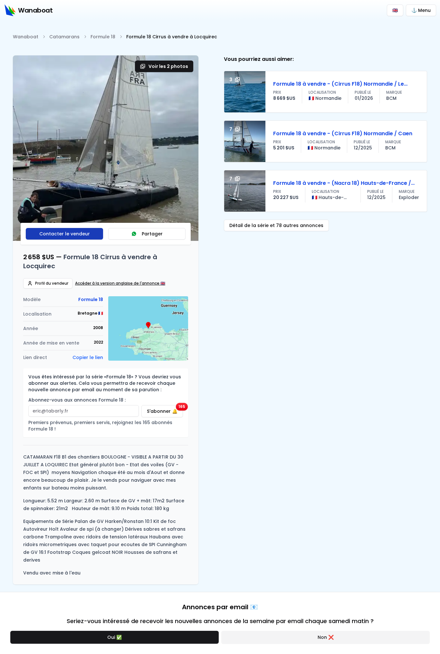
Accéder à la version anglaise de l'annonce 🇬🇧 (120, 283)
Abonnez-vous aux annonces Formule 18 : (77, 400)
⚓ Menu (421, 10)
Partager (152, 234)
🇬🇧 (395, 10)
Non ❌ (326, 637)
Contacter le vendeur (64, 234)
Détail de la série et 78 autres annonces (276, 225)
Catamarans (64, 36)
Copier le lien (87, 357)
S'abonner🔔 (165, 409)
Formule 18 (103, 36)
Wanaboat (25, 36)
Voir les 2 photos (168, 66)
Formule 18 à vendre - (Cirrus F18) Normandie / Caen (342, 133)
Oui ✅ (114, 637)
